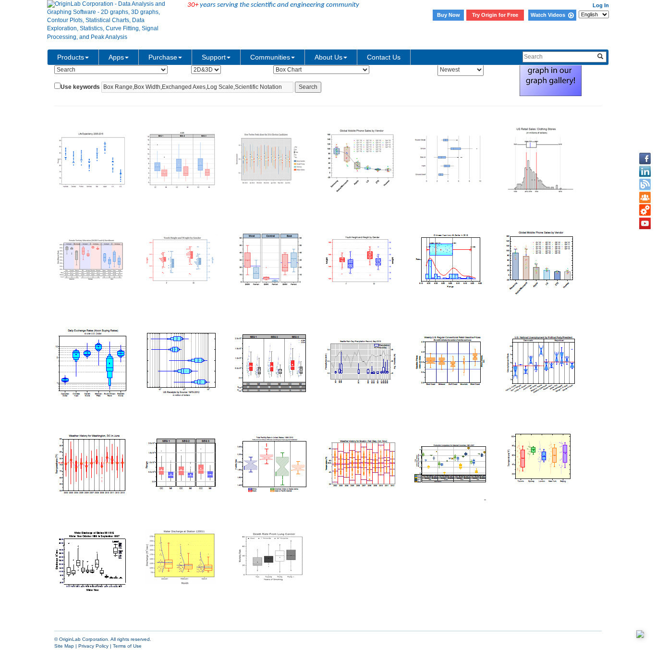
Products (70, 57)
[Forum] (645, 197)
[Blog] (645, 184)
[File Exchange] (645, 210)
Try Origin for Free (495, 15)
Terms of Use (127, 646)
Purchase (162, 57)
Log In (601, 5)
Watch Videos (549, 15)
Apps (116, 57)
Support (214, 57)
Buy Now (448, 15)
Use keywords (80, 87)
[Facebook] (645, 158)
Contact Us (384, 57)
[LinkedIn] (645, 171)
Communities (270, 57)
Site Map (64, 646)
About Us (328, 57)
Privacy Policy (93, 646)
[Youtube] (645, 223)
